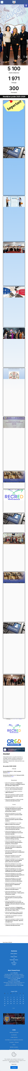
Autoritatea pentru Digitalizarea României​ (14, 1039)
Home (11, 972)
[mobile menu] (2, 2)
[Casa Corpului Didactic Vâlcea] (14, 2)
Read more (14, 1064)
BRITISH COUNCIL (14, 1047)
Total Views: (14, 962)
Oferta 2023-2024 (12, 981)
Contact (12, 979)
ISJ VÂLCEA (14, 1034)
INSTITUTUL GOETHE (14, 1049)
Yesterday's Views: (14, 959)
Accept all (14, 1067)
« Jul (13, 1008)
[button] (26, 5)
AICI (9, 772)
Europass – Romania (14, 1042)
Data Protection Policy (14, 1061)
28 (17, 1003)
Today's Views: (14, 956)
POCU (14, 1044)
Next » (20, 719)
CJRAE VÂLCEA (14, 1037)
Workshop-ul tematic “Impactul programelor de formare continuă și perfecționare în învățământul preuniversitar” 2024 (14, 984)
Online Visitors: (14, 953)
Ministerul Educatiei (14, 1032)
